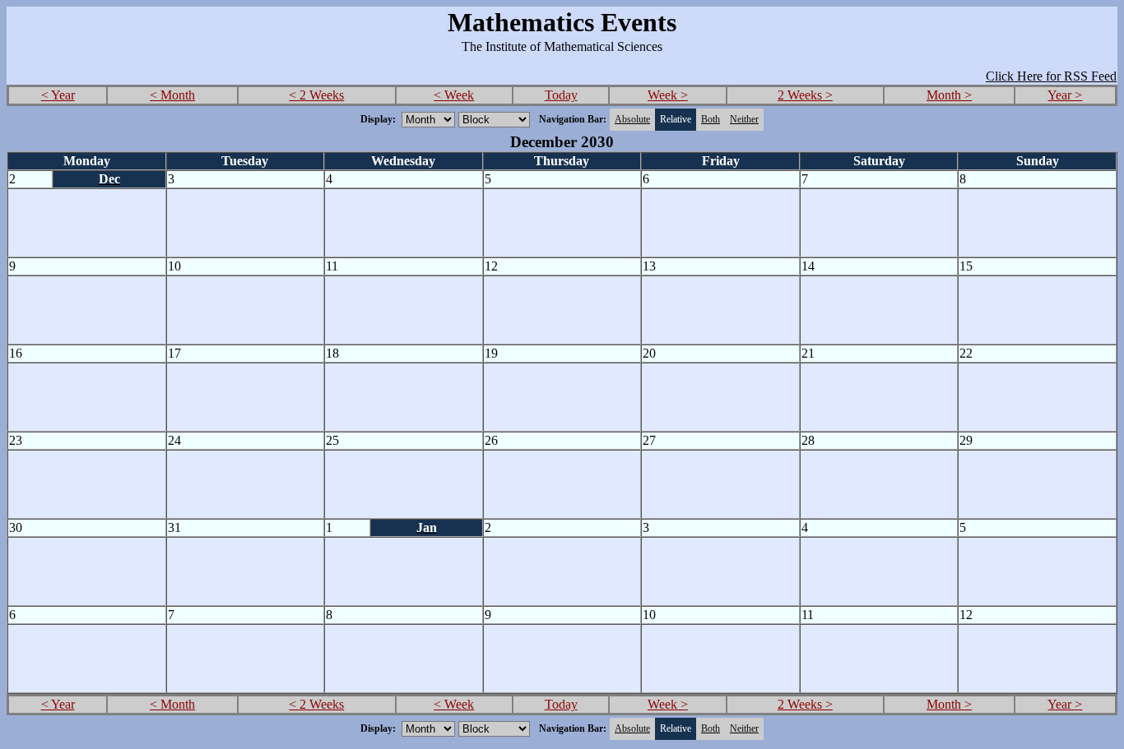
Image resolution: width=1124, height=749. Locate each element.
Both (710, 119)
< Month (172, 95)
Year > (1064, 95)
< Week (454, 95)
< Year (58, 95)
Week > (668, 95)
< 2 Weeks (316, 95)
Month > (949, 95)
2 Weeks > (805, 95)
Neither (744, 119)
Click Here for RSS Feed (1051, 76)
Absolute (632, 119)
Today (561, 95)
